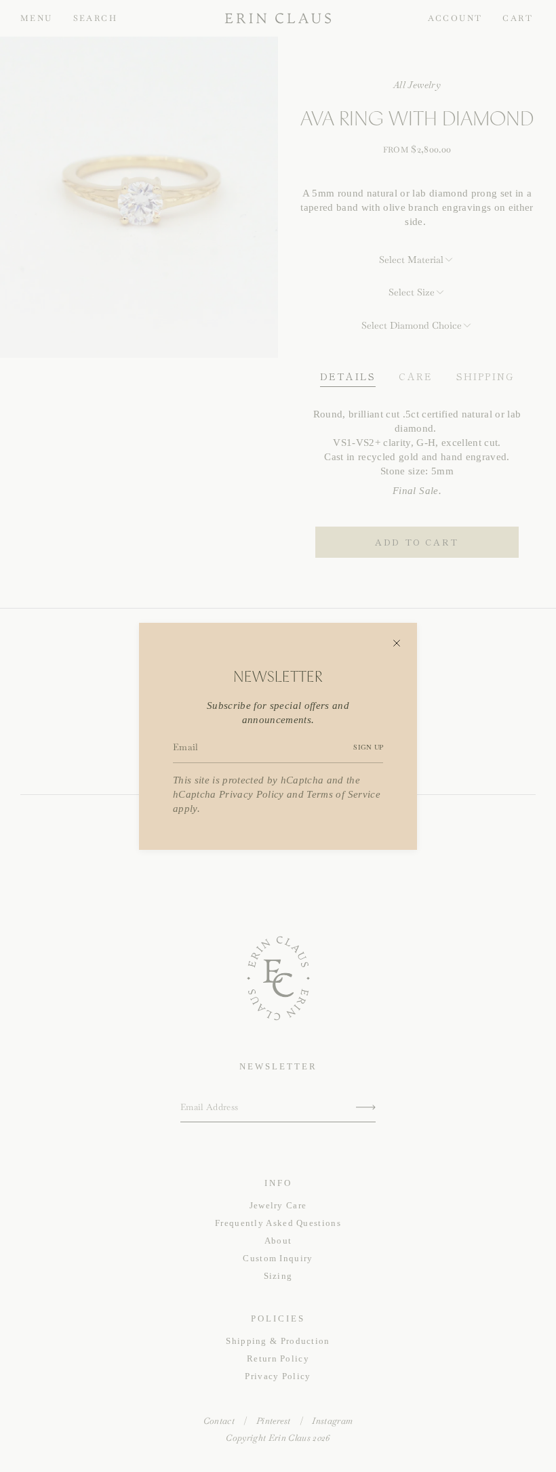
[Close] (396, 643)
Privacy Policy (251, 794)
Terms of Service (343, 794)
